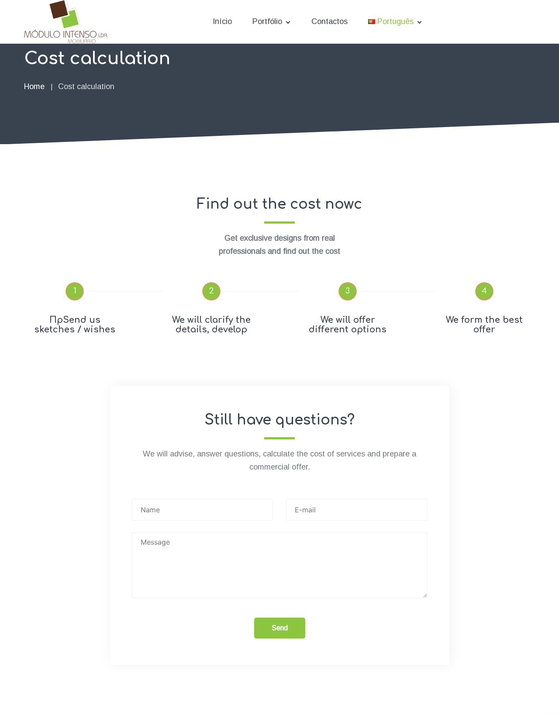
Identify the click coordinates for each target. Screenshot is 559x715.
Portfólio (267, 21)
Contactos (329, 21)
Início (222, 21)
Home (34, 86)
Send (280, 628)
